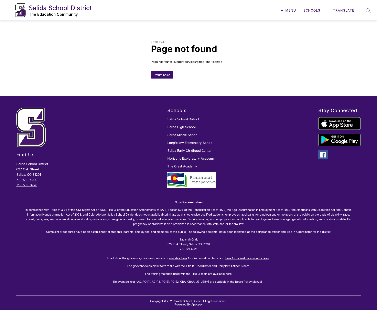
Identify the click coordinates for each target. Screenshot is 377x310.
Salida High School (181, 127)
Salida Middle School (182, 135)
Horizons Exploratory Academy (191, 158)
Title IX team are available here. (211, 273)
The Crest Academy (182, 166)
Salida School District (183, 119)
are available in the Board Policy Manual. (236, 281)
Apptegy (197, 304)
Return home (162, 75)
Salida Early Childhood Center (189, 151)
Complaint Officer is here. (234, 266)
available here (178, 258)
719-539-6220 (26, 185)
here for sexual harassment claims (247, 258)
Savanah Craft (188, 239)
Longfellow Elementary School (190, 143)
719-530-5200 (26, 180)
